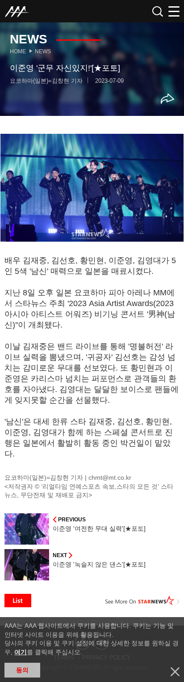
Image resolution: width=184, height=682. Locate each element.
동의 (22, 669)
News (43, 51)
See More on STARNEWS (142, 600)
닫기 (175, 671)
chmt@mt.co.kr (109, 477)
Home (18, 51)
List (17, 600)
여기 (20, 652)
